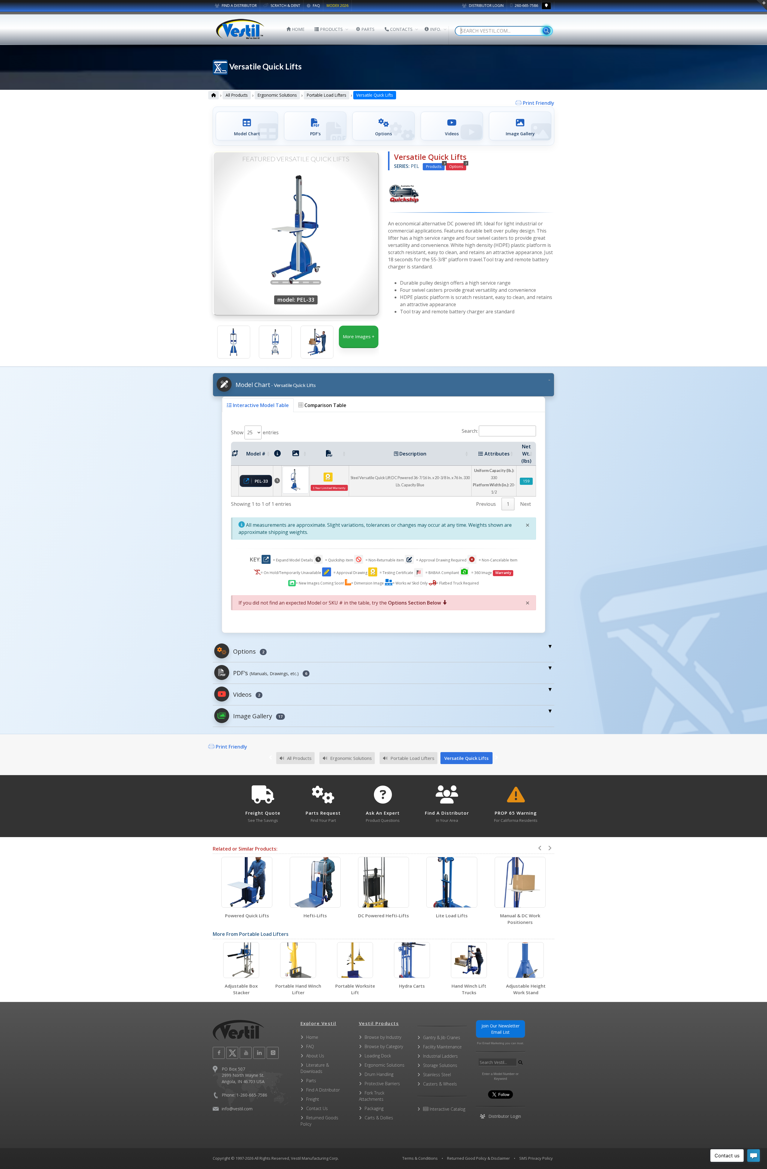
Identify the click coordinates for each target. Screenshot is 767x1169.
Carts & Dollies (379, 1118)
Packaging (374, 1108)
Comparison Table (324, 405)
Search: (470, 431)
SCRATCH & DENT (285, 5)
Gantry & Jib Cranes (441, 1037)
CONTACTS (401, 29)
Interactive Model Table (260, 405)
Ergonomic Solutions (277, 95)
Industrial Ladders (440, 1056)
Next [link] (525, 504)
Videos (246, 694)
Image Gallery (257, 716)
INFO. (435, 29)
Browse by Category (384, 1046)
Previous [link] (486, 504)
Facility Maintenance (442, 1047)
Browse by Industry (383, 1037)
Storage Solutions (440, 1065)
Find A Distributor (323, 1090)
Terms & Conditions (420, 1158)
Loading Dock (378, 1056)
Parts (311, 1080)
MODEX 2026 (337, 5)
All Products (237, 95)
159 (526, 481)
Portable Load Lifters (326, 95)
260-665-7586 (526, 5)
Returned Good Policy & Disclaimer (478, 1158)
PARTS (367, 29)
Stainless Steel (437, 1074)
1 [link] (508, 504)
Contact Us (317, 1108)
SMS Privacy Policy (536, 1158)
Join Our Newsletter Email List (500, 1029)
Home (312, 1037)
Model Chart (275, 385)
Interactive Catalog (446, 1109)
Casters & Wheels (440, 1084)
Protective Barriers (382, 1083)
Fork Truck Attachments (371, 1096)
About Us (315, 1056)
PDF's (269, 673)
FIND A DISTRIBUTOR (239, 5)
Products (435, 166)
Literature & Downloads (315, 1068)
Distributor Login (486, 5)
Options (457, 166)
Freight (312, 1099)
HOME (297, 29)
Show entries (255, 432)
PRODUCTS (331, 29)
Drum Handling (379, 1074)
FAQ (316, 5)
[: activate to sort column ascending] (235, 454)
